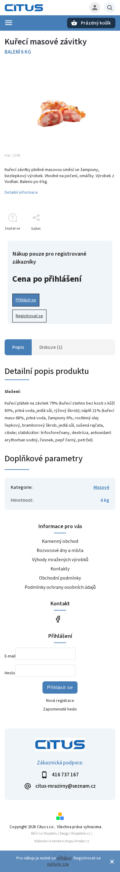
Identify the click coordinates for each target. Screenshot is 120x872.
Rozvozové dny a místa (60, 550)
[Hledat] (109, 7)
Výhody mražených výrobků (60, 559)
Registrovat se (29, 316)
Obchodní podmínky (60, 578)
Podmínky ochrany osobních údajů (60, 587)
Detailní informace (21, 192)
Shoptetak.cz (80, 833)
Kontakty (60, 568)
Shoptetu (50, 833)
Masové (101, 487)
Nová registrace (60, 701)
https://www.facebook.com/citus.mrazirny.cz (58, 619)
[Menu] (8, 22)
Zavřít (96, 239)
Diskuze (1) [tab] (50, 347)
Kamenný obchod (60, 541)
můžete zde (58, 864)
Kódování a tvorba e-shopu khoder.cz (61, 841)
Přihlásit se (26, 300)
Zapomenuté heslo (60, 709)
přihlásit (64, 858)
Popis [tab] (18, 347)
